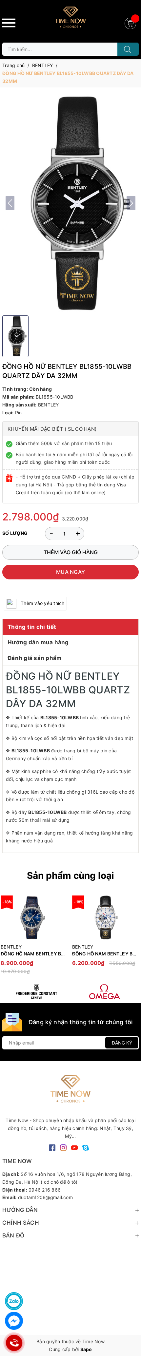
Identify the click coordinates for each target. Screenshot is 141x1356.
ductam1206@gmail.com (45, 1197)
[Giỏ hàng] (131, 23)
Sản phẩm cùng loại (70, 875)
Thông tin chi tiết (32, 627)
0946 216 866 (45, 1190)
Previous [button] (7, 937)
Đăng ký (122, 1042)
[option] (104, 934)
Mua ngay (70, 572)
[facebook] (52, 1147)
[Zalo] (14, 1301)
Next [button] (133, 937)
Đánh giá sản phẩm (35, 658)
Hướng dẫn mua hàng (38, 642)
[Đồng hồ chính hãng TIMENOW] (36, 992)
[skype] (85, 1147)
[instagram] (63, 1147)
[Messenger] (14, 1321)
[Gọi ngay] (14, 1343)
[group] (70, 203)
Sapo (86, 1349)
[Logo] (70, 19)
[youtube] (74, 1147)
